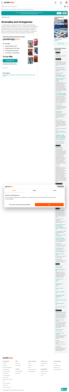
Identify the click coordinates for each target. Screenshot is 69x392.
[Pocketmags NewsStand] (8, 2)
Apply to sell (43, 373)
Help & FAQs (17, 363)
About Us (55, 363)
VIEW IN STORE (60, 43)
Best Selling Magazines (7, 367)
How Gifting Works (19, 371)
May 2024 (20, 9)
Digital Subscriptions (5, 9)
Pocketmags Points (32, 369)
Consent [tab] (14, 190)
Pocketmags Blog (6, 371)
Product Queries (44, 363)
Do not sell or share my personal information (19, 204)
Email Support (18, 365)
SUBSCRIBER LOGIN (7, 75)
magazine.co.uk (57, 367)
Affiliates (42, 365)
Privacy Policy (5, 377)
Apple (29, 363)
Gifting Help (17, 373)
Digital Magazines (31, 371)
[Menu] (2, 2)
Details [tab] (34, 190)
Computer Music (13, 9)
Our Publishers (5, 373)
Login (42, 375)
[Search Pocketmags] (3, 7)
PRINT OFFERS (16, 75)
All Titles (4, 363)
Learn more (5, 67)
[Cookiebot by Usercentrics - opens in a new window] (58, 187)
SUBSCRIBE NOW (10, 60)
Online (29, 367)
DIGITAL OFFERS (24, 75)
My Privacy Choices (7, 387)
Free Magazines (6, 369)
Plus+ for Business (6, 375)
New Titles (5, 365)
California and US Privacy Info (8, 380)
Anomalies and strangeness (28, 9)
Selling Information (44, 371)
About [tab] (54, 190)
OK (49, 204)
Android (29, 365)
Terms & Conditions (7, 383)
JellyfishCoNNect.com (58, 369)
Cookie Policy (5, 385)
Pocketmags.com (57, 365)
